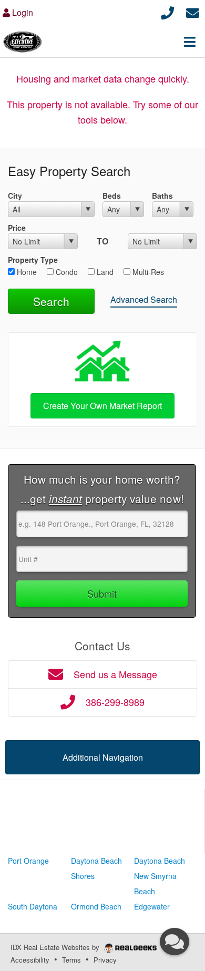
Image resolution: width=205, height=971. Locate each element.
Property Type (33, 259)
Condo (66, 272)
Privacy (105, 960)
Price (17, 227)
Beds (111, 195)
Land (104, 272)
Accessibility (30, 960)
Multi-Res (147, 272)
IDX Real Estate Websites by (56, 947)
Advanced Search (143, 299)
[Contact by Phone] (167, 11)
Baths (162, 195)
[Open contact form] (192, 11)
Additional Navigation (103, 757)
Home (26, 272)
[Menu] (189, 41)
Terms (71, 960)
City (15, 195)
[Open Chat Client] (174, 941)
